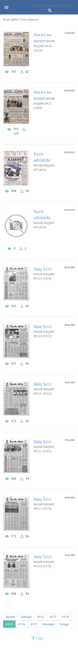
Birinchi (10, 617)
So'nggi (64, 624)
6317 (34, 624)
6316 (21, 624)
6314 (65, 617)
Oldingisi (26, 617)
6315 (9, 624)
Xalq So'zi (43, 269)
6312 (40, 617)
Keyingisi (48, 624)
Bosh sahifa (10, 19)
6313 (53, 617)
